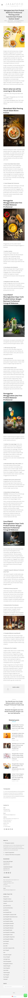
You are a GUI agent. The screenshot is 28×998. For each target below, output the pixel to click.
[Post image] (7, 727)
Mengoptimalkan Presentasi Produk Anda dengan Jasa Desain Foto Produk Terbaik (18, 726)
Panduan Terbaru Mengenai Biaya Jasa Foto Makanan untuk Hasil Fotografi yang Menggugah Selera (18, 776)
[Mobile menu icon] (2, 5)
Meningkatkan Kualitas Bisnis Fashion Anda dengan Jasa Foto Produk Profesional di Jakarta (18, 736)
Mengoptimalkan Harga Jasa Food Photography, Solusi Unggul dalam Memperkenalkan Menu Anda (18, 766)
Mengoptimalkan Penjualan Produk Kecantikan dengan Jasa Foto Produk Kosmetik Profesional (17, 756)
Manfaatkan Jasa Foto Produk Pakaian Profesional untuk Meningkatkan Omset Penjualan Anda (18, 746)
